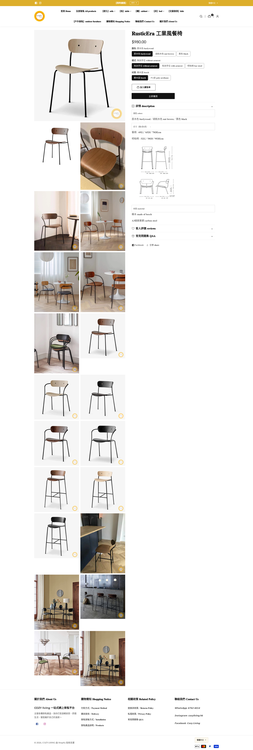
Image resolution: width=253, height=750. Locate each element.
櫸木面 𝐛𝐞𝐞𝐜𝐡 (140, 77)
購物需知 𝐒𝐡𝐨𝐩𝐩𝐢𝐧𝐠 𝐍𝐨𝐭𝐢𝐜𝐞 (118, 21)
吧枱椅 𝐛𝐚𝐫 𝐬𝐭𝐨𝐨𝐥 (194, 65)
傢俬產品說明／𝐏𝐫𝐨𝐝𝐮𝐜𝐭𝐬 (92, 725)
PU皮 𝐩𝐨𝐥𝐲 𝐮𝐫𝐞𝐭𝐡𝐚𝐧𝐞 (160, 77)
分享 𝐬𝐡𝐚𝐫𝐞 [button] (154, 245)
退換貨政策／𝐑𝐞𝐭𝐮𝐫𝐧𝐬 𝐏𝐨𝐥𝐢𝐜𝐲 (141, 708)
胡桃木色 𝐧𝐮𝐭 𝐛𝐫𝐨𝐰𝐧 (164, 53)
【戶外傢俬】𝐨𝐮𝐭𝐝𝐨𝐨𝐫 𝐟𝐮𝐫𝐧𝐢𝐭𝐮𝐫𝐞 (87, 21)
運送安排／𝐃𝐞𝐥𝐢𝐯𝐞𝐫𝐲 (90, 713)
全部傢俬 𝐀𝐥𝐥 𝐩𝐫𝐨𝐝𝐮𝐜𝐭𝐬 (86, 11)
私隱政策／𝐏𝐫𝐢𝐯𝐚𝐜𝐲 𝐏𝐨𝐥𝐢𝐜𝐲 (139, 713)
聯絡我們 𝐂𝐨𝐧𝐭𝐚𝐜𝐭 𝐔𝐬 (144, 21)
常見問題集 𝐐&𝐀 (135, 719)
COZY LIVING (48, 743)
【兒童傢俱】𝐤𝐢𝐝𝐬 (175, 11)
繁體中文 (212, 3)
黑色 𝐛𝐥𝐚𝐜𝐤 (183, 53)
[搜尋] (202, 16)
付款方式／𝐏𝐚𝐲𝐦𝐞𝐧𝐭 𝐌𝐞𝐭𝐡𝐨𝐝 (94, 708)
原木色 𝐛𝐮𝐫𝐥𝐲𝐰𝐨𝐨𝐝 (142, 53)
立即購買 (153, 96)
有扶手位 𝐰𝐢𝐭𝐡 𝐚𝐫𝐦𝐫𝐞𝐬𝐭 (172, 65)
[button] (107, 11)
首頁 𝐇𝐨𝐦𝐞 (66, 11)
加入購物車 (145, 87)
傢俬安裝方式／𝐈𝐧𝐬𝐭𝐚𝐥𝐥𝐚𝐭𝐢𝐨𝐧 (93, 719)
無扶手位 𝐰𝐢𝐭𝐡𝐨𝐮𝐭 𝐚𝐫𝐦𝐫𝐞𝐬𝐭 (145, 65)
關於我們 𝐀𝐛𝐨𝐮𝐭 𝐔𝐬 (168, 21)
